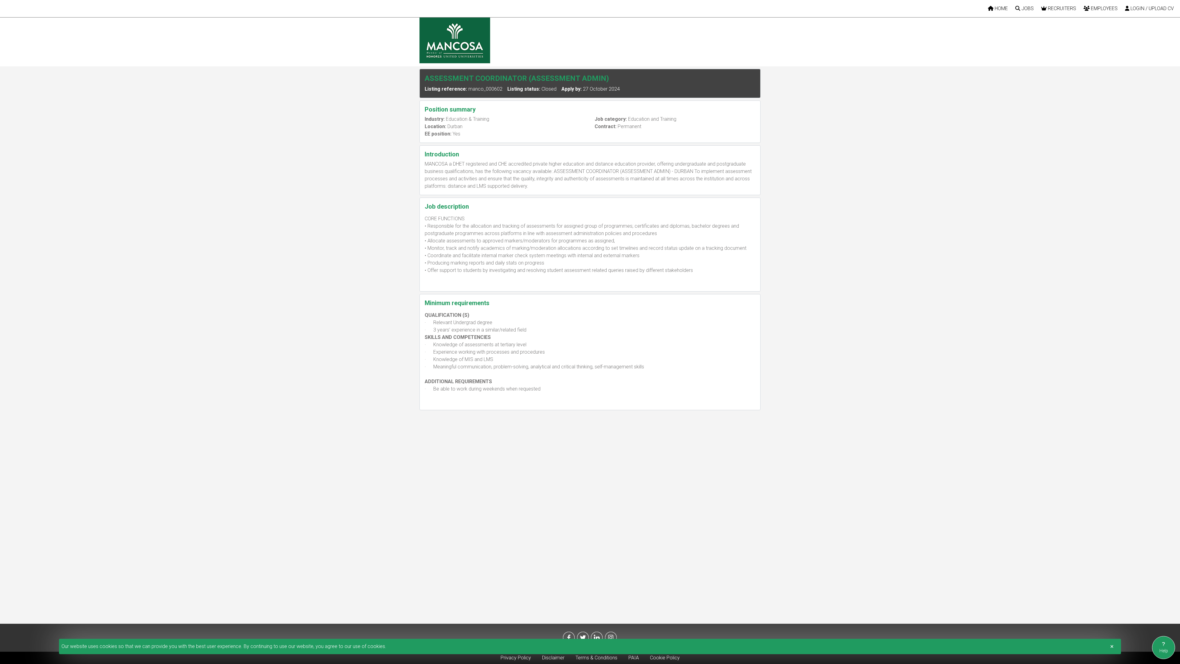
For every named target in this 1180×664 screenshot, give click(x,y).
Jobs (1027, 8)
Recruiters (1061, 8)
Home (1000, 8)
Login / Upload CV (1151, 8)
